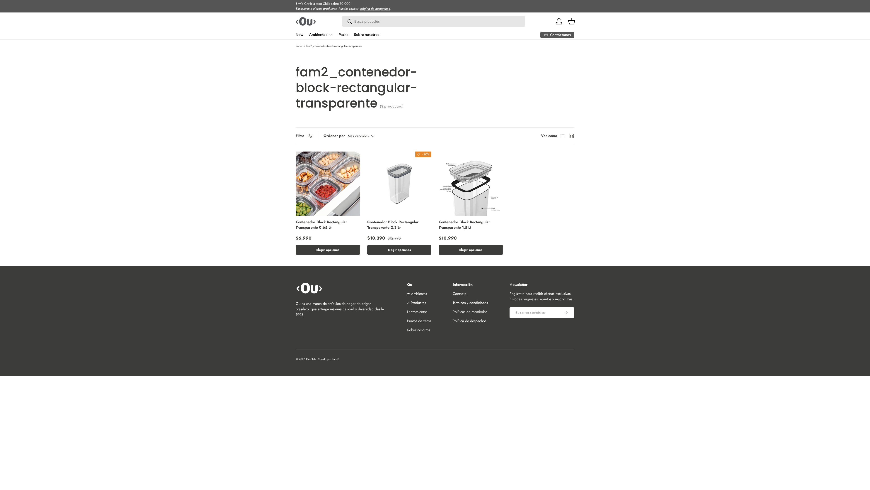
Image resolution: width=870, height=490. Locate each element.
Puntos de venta (419, 320)
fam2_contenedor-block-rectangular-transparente (334, 46)
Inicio (299, 46)
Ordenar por (334, 135)
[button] (572, 21)
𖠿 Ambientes (417, 293)
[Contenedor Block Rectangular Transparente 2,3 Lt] (399, 184)
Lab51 (335, 359)
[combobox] (433, 21)
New (300, 34)
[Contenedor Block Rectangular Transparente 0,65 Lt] (328, 184)
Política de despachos (469, 320)
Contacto (459, 293)
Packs (343, 34)
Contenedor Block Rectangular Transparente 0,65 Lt (321, 224)
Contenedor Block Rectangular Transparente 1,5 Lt (464, 224)
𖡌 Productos (416, 302)
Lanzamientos (417, 311)
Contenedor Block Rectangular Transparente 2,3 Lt (393, 224)
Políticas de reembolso (470, 311)
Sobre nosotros (366, 34)
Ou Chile (311, 359)
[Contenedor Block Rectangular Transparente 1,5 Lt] (471, 184)
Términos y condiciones (470, 302)
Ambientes (318, 34)
